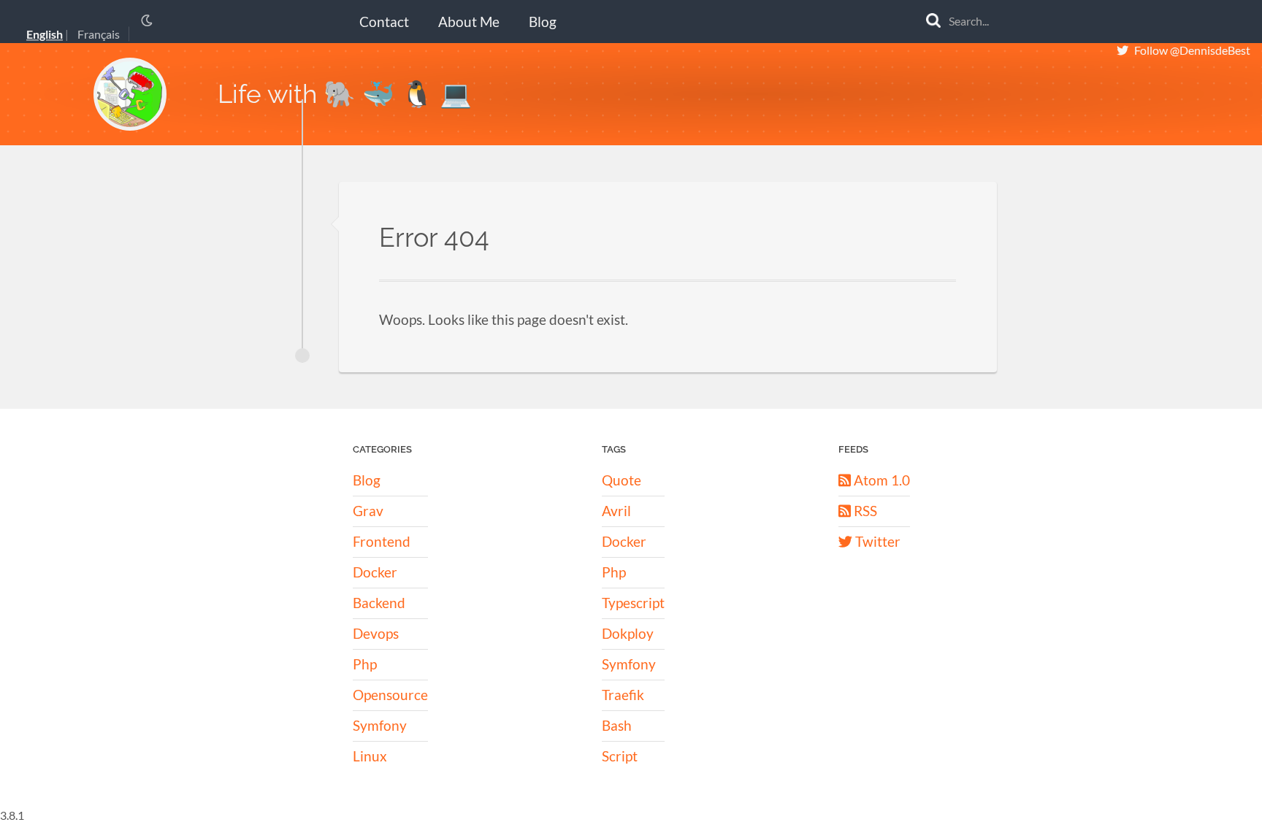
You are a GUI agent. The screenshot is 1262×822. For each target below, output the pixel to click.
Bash (617, 725)
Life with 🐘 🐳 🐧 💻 (345, 94)
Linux (370, 756)
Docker (375, 572)
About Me (469, 21)
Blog (543, 21)
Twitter (876, 541)
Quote (621, 480)
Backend (379, 602)
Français (98, 35)
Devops (376, 633)
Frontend (381, 541)
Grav (368, 510)
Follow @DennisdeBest (1192, 50)
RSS (864, 510)
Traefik (623, 694)
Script (620, 756)
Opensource (390, 694)
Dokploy (628, 633)
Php (365, 664)
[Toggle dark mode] (146, 20)
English (44, 35)
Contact (384, 21)
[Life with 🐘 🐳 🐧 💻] (130, 94)
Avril (616, 510)
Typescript (633, 602)
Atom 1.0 (880, 480)
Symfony (380, 725)
